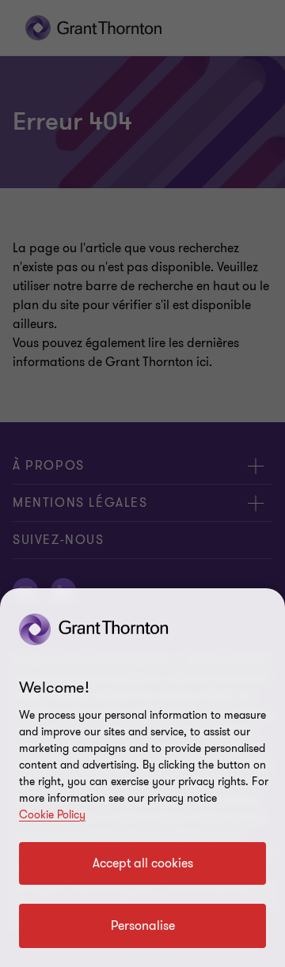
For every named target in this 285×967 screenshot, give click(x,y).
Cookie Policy (52, 814)
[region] (142, 777)
